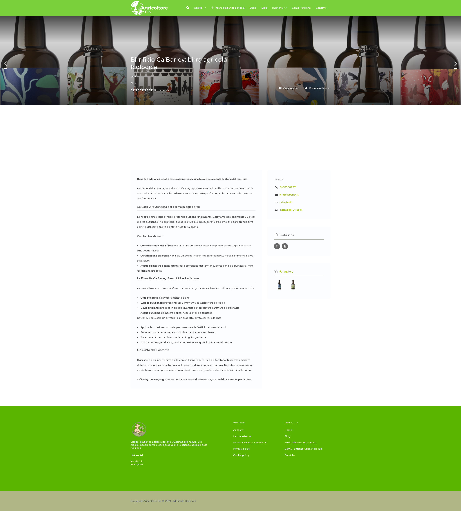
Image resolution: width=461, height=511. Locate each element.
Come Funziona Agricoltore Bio (303, 448)
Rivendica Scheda (319, 88)
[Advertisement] (230, 132)
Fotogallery (286, 271)
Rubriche (277, 7)
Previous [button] (5, 64)
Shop (253, 7)
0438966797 (287, 187)
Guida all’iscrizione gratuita (300, 442)
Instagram (137, 464)
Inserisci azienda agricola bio (250, 442)
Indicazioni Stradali (290, 209)
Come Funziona (301, 7)
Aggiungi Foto (291, 88)
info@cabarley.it (289, 194)
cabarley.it (285, 202)
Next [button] (455, 64)
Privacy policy (241, 448)
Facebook (136, 461)
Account (238, 429)
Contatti (321, 7)
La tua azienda (242, 436)
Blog (264, 7)
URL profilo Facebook (277, 246)
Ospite (198, 7)
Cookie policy (241, 455)
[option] (368, 60)
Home (288, 429)
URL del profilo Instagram (285, 246)
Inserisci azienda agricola (230, 7)
